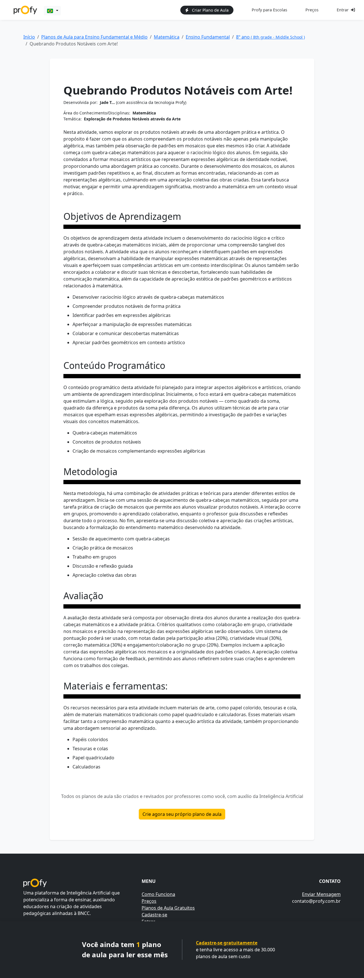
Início (29, 37)
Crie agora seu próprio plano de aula (182, 814)
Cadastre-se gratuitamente (226, 943)
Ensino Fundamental (208, 37)
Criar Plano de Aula (210, 10)
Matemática (166, 37)
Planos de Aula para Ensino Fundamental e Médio (94, 37)
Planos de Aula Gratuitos (168, 908)
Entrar (343, 9)
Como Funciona (158, 894)
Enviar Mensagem (321, 894)
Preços (311, 9)
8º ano (270, 37)
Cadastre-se (154, 915)
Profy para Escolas (269, 9)
